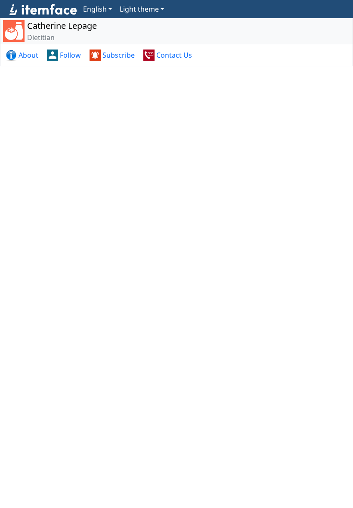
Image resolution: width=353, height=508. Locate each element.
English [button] (95, 9)
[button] (23, 55)
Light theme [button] (139, 9)
